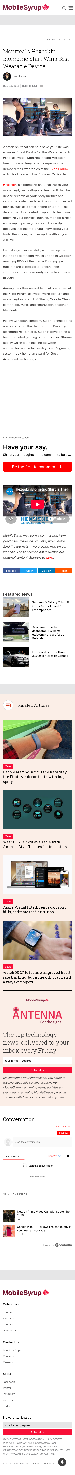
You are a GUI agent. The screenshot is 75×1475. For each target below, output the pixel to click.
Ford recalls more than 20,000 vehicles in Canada (50, 654)
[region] (37, 1183)
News (8, 766)
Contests (8, 1324)
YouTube (8, 1400)
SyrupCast (9, 1318)
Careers (8, 1362)
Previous (53, 39)
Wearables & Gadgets (23, 39)
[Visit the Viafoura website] (63, 1245)
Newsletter (9, 1330)
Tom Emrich (20, 76)
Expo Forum (59, 168)
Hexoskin (10, 184)
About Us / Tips (12, 1350)
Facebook (11, 570)
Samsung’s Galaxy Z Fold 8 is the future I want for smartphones (50, 606)
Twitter (29, 570)
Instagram (9, 1394)
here (49, 557)
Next (66, 39)
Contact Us (9, 1312)
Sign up (66, 1127)
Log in (57, 1127)
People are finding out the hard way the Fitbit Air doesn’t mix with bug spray (35, 777)
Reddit (63, 570)
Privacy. (38, 1463)
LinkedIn (46, 570)
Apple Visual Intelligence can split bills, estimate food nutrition (34, 909)
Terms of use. (52, 1463)
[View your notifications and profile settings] (68, 1156)
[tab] (13, 1156)
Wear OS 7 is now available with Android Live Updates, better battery (35, 844)
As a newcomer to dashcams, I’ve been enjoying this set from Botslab (48, 632)
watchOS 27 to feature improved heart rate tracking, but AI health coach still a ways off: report (37, 977)
